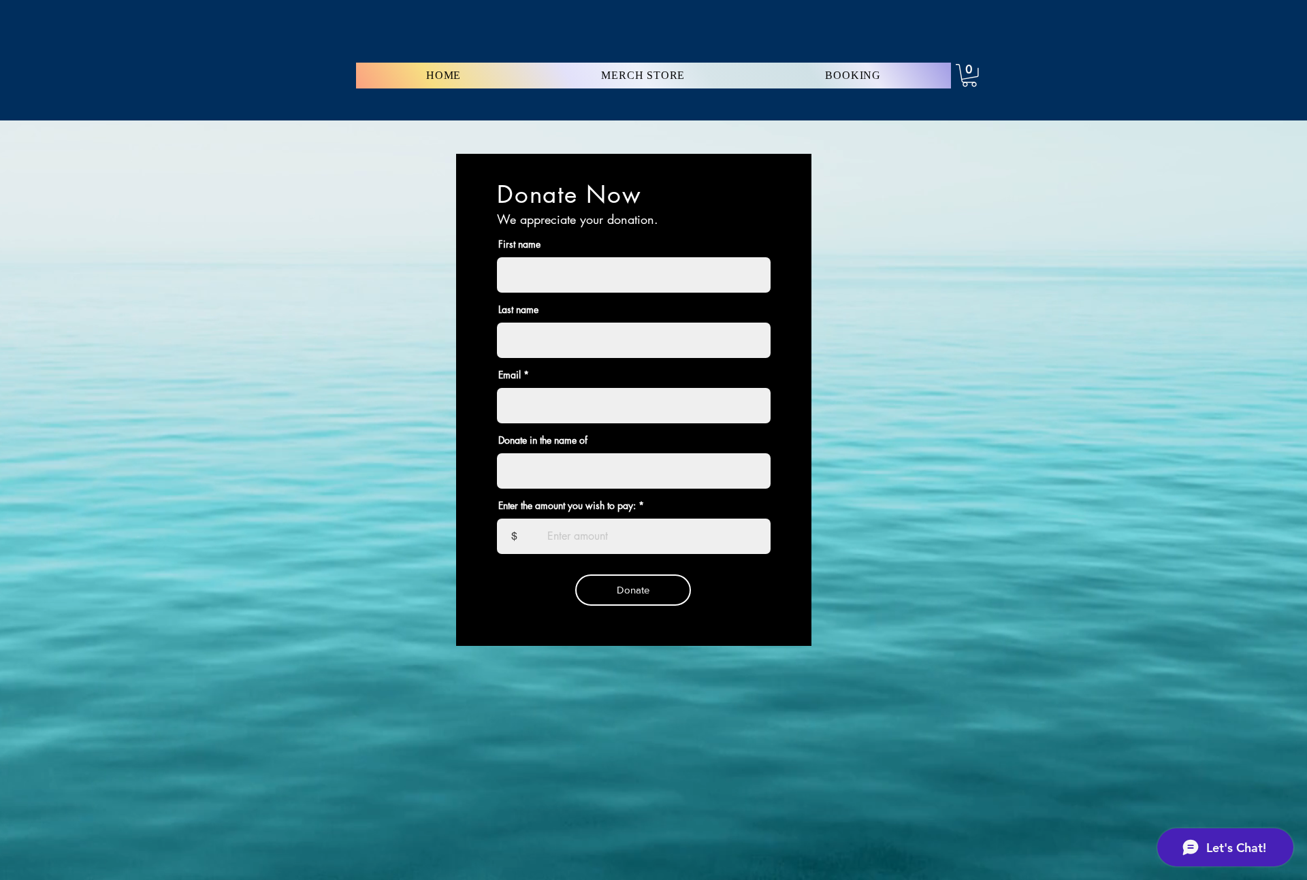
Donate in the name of (542, 440)
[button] (969, 75)
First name (519, 244)
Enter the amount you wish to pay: (567, 505)
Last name (518, 309)
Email (509, 375)
